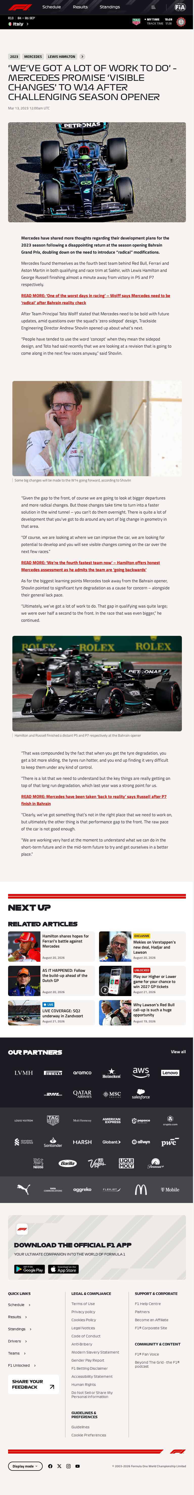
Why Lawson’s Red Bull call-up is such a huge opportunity (154, 1010)
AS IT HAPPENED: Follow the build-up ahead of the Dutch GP (64, 975)
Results (80, 7)
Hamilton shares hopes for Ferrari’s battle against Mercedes (65, 941)
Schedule (51, 7)
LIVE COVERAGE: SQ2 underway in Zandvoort (62, 1013)
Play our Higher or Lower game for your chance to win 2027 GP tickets (154, 981)
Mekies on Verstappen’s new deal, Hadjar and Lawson (154, 947)
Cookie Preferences (88, 1435)
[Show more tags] (82, 57)
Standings (110, 7)
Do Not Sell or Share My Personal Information (92, 1394)
